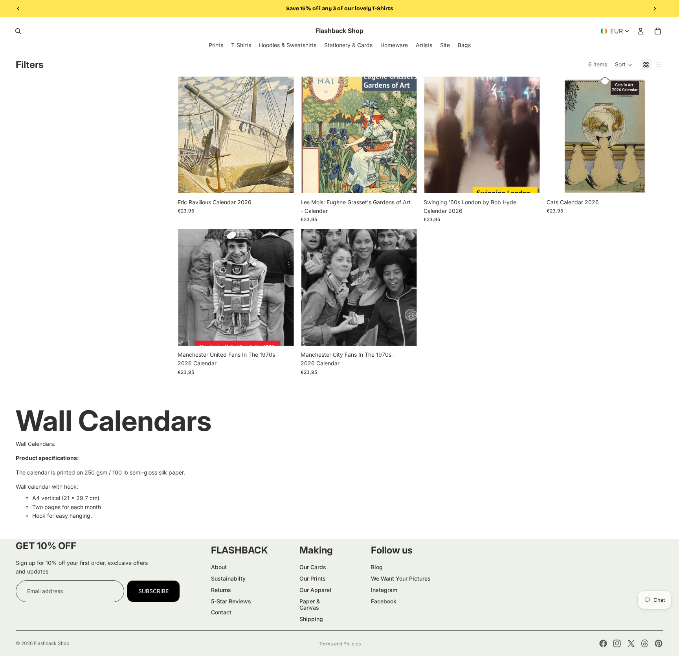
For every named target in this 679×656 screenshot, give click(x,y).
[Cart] (657, 31)
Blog (377, 567)
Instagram (384, 589)
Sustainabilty (228, 578)
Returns (221, 589)
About (219, 567)
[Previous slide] (18, 8)
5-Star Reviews (231, 601)
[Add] (282, 181)
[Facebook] (603, 643)
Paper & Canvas (309, 604)
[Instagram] (617, 643)
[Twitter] (631, 643)
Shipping (311, 619)
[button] (624, 64)
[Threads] (645, 643)
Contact (221, 612)
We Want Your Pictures (401, 578)
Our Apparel (315, 589)
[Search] (18, 31)
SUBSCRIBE (153, 591)
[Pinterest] (658, 643)
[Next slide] (654, 8)
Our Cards (312, 567)
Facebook (383, 601)
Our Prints (312, 578)
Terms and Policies (340, 644)
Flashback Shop (51, 643)
